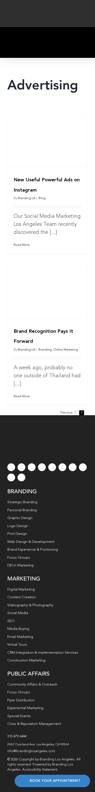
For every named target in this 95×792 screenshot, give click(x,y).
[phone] (21, 477)
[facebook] (11, 467)
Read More (22, 244)
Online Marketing (65, 349)
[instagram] (32, 467)
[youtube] (52, 467)
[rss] (72, 467)
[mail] (11, 477)
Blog (42, 198)
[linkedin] (62, 467)
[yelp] (83, 467)
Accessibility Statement (39, 769)
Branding (45, 349)
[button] (47, 744)
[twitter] (21, 467)
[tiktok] (42, 467)
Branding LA (26, 198)
